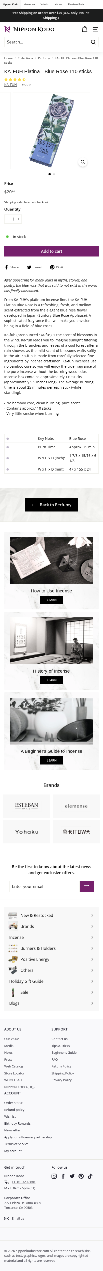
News (8, 1052)
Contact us (60, 1038)
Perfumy (44, 58)
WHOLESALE (13, 1080)
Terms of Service (16, 1144)
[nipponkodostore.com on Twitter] (72, 1176)
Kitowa (58, 4)
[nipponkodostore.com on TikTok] (90, 1176)
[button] (15, 79)
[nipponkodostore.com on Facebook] (63, 1176)
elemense (29, 4)
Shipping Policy (63, 1073)
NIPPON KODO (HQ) (19, 1087)
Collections (26, 58)
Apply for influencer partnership (28, 1137)
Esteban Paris (76, 4)
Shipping (10, 202)
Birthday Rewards (17, 1123)
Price (8, 183)
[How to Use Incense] (51, 560)
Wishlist (10, 1116)
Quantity (12, 209)
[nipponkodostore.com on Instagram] (54, 1176)
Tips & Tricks (61, 1045)
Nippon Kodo (10, 4)
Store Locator (14, 1073)
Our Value (11, 1038)
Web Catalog (13, 1066)
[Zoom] (83, 162)
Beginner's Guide (64, 1052)
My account (13, 1151)
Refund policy (14, 1109)
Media (9, 1045)
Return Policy (61, 1066)
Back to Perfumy (55, 505)
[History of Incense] (51, 640)
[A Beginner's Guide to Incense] (51, 721)
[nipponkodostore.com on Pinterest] (81, 1176)
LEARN (51, 600)
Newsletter (12, 1130)
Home (8, 58)
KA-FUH (10, 84)
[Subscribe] (87, 886)
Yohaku (44, 4)
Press (8, 1059)
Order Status (13, 1102)
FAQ (55, 1059)
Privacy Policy (62, 1080)
